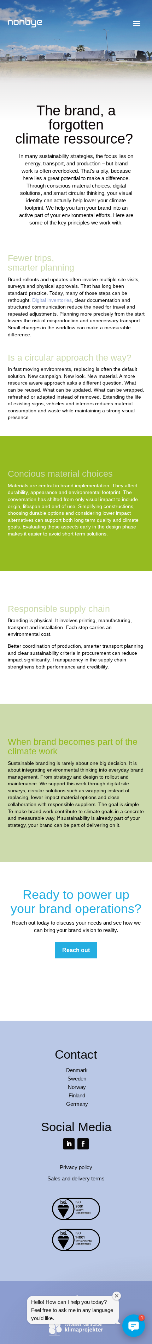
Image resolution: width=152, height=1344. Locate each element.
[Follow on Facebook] (83, 1143)
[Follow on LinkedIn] (69, 1143)
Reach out (76, 950)
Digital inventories (52, 300)
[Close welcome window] (116, 1296)
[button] (133, 1325)
